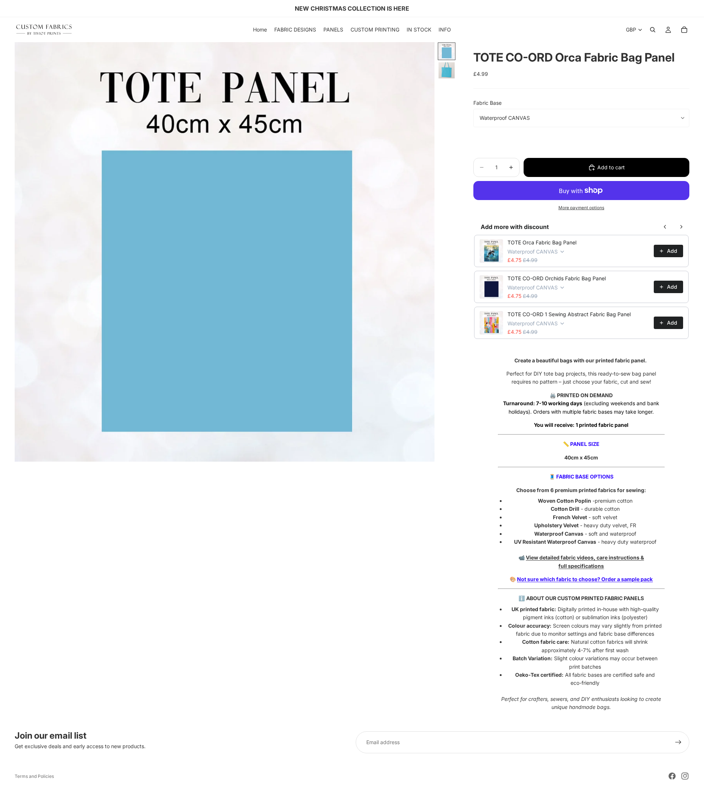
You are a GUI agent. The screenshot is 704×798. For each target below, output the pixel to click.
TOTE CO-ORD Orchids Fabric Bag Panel (556, 278)
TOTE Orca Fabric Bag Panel (541, 242)
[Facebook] (672, 776)
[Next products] (681, 227)
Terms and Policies (34, 776)
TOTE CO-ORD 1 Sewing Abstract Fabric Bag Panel (569, 314)
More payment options (581, 207)
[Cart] (684, 30)
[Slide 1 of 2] (447, 51)
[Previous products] (665, 227)
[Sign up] (678, 742)
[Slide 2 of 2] (447, 70)
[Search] (653, 30)
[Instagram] (685, 776)
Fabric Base (487, 103)
